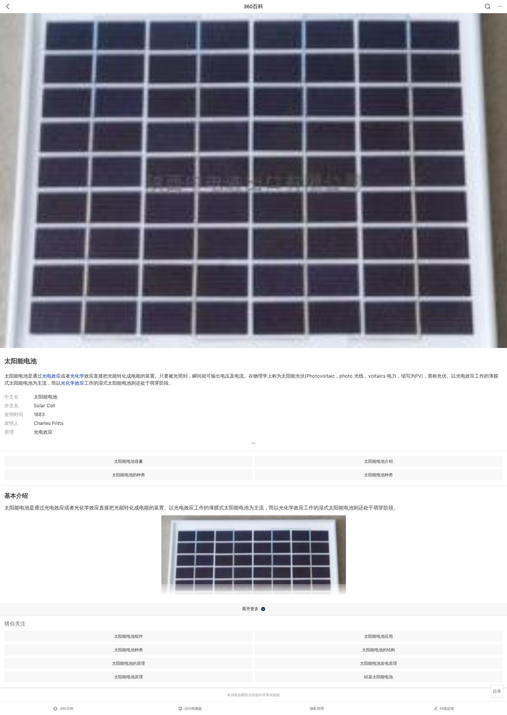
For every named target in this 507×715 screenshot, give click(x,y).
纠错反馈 (447, 708)
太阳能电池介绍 (378, 461)
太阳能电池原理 (128, 676)
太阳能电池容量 (128, 461)
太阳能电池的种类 (128, 474)
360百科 (253, 6)
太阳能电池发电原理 (378, 663)
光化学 (77, 376)
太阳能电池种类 (378, 474)
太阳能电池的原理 (128, 663)
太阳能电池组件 (128, 636)
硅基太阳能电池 (378, 676)
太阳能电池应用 (378, 636)
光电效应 (51, 376)
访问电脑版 (193, 708)
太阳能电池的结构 (378, 649)
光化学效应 (72, 383)
